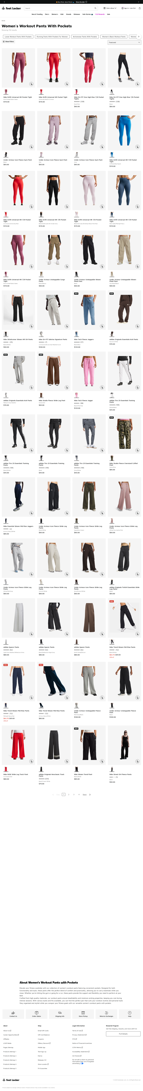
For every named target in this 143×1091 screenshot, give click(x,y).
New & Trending (37, 14)
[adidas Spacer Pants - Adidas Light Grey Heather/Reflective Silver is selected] (5, 642)
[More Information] (86, 2)
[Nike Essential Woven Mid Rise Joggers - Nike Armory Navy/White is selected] (5, 521)
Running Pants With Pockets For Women (52, 37)
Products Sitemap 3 (9, 1060)
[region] (71, 2)
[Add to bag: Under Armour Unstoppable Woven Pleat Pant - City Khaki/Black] (137, 266)
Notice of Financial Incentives (82, 1043)
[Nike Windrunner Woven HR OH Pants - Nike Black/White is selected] (5, 334)
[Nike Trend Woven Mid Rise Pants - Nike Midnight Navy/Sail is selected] (5, 705)
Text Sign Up (42, 1051)
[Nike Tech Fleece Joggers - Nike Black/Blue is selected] (76, 334)
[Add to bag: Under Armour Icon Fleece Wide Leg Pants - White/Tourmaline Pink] (137, 513)
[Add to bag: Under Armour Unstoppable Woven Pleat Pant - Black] (102, 266)
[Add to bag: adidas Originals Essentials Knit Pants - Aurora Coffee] (137, 326)
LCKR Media (7, 1043)
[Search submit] (95, 8)
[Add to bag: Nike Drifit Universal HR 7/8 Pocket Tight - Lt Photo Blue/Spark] (137, 147)
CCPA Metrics (76, 1047)
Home (3, 20)
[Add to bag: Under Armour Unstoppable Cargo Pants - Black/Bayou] (67, 266)
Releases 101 (42, 1060)
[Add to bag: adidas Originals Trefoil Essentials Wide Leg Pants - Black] (137, 574)
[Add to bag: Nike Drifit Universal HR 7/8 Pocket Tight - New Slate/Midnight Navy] (137, 207)
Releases (77, 14)
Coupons (41, 1039)
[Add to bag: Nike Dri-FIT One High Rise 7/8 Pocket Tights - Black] (137, 84)
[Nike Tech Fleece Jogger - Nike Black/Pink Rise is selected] (76, 395)
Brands (68, 14)
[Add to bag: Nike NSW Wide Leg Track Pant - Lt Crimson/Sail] (31, 761)
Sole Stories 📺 (87, 14)
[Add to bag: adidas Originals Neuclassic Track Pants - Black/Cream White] (67, 761)
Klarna (40, 1056)
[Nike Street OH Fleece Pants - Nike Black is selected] (112, 769)
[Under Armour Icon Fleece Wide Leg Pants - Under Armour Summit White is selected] (41, 582)
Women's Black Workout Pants (114, 37)
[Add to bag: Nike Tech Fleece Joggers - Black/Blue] (102, 326)
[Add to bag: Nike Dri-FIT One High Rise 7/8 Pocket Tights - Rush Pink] (102, 84)
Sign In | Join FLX (129, 8)
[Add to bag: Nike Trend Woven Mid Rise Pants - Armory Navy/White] (67, 698)
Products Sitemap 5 (9, 1068)
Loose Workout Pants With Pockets (18, 37)
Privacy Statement (78, 1035)
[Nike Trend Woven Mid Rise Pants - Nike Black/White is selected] (112, 642)
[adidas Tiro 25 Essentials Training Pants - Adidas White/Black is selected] (112, 395)
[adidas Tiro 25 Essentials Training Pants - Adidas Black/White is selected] (5, 458)
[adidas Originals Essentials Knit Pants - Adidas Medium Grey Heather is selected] (5, 395)
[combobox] (61, 8)
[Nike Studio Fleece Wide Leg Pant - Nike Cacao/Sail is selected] (41, 395)
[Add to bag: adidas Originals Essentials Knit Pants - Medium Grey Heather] (31, 387)
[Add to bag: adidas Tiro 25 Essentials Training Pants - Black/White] (31, 450)
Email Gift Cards (43, 1030)
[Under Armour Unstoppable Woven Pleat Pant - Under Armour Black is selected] (76, 274)
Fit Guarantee (42, 1068)
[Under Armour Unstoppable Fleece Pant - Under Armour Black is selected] (112, 705)
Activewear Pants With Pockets (85, 37)
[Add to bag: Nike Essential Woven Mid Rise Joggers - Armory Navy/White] (31, 513)
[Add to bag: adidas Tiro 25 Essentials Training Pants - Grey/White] (102, 450)
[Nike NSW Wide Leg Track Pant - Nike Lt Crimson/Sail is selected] (5, 769)
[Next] (139, 2)
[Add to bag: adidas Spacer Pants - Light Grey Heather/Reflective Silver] (31, 634)
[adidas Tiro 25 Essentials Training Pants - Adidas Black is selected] (41, 458)
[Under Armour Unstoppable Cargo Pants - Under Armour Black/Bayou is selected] (41, 274)
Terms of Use (76, 1030)
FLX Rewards (100, 14)
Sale (108, 14)
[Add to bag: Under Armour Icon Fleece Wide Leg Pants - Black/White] (67, 513)
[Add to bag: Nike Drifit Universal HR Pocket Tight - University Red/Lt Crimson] (67, 84)
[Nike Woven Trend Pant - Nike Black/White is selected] (76, 769)
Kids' (62, 14)
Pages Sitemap (8, 1047)
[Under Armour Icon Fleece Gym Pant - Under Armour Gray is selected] (76, 154)
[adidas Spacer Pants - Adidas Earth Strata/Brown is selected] (76, 642)
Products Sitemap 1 (9, 1051)
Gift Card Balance (44, 1035)
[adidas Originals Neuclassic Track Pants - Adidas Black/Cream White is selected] (41, 769)
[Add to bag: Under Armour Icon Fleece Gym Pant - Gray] (102, 147)
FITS (73, 1039)
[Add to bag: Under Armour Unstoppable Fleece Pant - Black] (137, 698)
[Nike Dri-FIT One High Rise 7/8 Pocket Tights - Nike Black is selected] (112, 92)
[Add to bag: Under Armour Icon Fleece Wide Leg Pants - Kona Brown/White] (102, 574)
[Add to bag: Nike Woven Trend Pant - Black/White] (102, 761)
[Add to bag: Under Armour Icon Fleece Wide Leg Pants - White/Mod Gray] (31, 574)
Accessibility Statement (80, 1051)
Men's (47, 14)
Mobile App (41, 1047)
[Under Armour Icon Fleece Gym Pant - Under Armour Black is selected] (5, 154)
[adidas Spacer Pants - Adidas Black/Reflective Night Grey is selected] (41, 642)
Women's (55, 14)
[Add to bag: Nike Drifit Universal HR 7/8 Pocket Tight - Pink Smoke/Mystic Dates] (31, 266)
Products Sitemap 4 (9, 1064)
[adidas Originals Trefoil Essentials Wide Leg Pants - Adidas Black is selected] (112, 582)
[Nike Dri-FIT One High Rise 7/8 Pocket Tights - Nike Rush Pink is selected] (76, 92)
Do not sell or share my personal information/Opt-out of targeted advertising (83, 1061)
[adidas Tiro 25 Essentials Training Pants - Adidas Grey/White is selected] (76, 458)
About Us (6, 1030)
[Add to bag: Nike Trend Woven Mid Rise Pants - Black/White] (137, 634)
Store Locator (42, 1064)
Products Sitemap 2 (9, 1056)
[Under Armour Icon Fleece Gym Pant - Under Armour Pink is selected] (41, 154)
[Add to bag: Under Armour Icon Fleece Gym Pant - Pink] (67, 147)
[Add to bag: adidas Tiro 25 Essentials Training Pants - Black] (67, 450)
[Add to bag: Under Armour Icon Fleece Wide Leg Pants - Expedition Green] (102, 513)
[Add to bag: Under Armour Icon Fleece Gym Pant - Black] (31, 147)
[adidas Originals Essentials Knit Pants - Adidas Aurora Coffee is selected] (112, 334)
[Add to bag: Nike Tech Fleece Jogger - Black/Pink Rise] (102, 387)
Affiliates (6, 1039)
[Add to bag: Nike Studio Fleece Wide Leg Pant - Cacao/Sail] (67, 387)
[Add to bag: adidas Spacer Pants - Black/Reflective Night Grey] (67, 634)
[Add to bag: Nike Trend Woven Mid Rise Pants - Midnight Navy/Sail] (31, 698)
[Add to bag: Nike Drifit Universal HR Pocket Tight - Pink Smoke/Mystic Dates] (31, 84)
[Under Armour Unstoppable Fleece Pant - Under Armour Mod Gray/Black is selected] (76, 705)
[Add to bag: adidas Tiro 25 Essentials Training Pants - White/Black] (137, 387)
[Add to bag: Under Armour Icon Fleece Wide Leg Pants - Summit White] (67, 574)
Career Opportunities (10, 1035)
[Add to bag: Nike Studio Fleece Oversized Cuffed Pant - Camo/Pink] (137, 450)
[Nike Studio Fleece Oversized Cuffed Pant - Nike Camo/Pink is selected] (112, 458)
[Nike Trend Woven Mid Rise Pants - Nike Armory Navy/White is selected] (41, 705)
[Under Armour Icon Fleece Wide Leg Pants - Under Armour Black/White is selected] (41, 521)
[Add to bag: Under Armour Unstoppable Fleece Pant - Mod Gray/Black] (102, 698)
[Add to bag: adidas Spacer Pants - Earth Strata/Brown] (102, 634)
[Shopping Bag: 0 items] (139, 8)
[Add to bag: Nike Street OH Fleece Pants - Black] (137, 761)
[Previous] (4, 2)
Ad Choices (76, 1056)
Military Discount (43, 1043)
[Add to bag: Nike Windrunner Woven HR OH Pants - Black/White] (31, 326)
